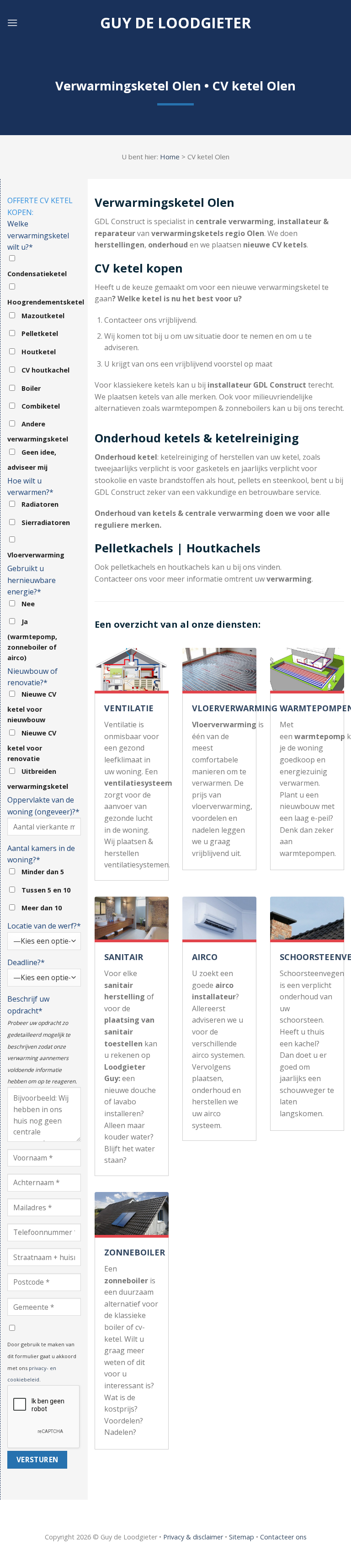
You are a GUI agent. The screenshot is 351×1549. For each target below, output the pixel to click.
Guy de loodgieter (175, 23)
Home (170, 156)
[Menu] (12, 22)
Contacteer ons (283, 1537)
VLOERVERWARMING (234, 708)
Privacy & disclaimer (193, 1537)
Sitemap (241, 1537)
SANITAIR (123, 956)
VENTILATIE (129, 708)
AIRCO (205, 956)
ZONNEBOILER (134, 1252)
